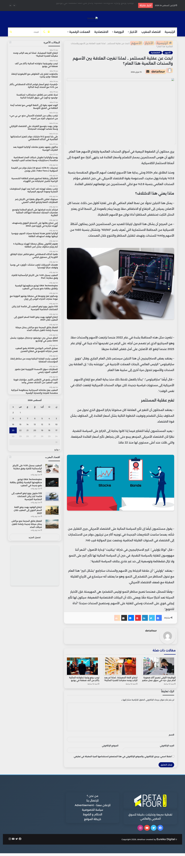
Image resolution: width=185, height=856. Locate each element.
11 (49, 424)
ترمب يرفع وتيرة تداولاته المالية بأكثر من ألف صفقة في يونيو (84, 679)
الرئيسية (170, 32)
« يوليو (57, 449)
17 (56, 430)
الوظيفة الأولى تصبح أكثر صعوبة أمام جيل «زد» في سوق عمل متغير (159, 679)
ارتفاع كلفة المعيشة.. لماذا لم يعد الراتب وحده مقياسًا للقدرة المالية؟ (120, 679)
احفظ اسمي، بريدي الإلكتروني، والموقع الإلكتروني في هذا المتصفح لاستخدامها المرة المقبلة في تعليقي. (122, 756)
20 (35, 430)
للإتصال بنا (92, 800)
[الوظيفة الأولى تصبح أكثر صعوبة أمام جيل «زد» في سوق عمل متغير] (159, 666)
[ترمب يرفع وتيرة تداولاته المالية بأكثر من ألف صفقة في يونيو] (82, 666)
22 (20, 430)
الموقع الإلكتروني (110, 745)
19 (42, 430)
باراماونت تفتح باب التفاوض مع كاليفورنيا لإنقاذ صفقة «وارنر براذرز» (91, 5)
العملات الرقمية (79, 32)
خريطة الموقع (92, 819)
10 (56, 424)
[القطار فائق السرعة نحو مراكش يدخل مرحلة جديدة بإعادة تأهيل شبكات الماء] (52, 524)
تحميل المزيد (35, 537)
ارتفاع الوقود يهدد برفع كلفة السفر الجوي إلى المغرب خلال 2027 (28, 510)
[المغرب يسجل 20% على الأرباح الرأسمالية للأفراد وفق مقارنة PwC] (52, 468)
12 (42, 424)
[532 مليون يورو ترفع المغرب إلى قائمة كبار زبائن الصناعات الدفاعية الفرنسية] (52, 496)
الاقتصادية (101, 32)
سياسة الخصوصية (92, 809)
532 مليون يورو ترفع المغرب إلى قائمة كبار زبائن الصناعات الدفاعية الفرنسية (26, 496)
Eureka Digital (166, 839)
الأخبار (133, 32)
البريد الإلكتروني (167, 745)
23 (13, 430)
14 (27, 424)
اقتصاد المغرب (151, 32)
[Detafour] (92, 19)
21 (27, 430)
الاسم (171, 735)
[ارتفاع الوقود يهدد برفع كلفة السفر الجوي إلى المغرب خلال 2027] (52, 510)
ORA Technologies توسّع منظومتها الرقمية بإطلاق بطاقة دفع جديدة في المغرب (26, 482)
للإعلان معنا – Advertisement (92, 805)
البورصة (119, 32)
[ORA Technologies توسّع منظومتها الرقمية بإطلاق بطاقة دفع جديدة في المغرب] (52, 482)
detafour (158, 71)
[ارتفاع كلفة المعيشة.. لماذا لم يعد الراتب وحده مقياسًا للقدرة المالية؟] (120, 666)
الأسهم (136, 43)
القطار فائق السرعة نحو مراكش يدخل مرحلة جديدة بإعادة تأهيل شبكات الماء (26, 524)
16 (13, 424)
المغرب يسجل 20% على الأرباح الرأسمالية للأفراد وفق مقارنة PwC (27, 468)
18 (49, 430)
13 (35, 424)
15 (20, 424)
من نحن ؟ (92, 796)
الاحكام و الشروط (92, 814)
